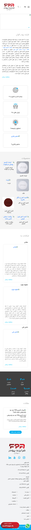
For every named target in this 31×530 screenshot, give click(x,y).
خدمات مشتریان (12, 504)
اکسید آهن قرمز (17, 50)
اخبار (28, 516)
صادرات (14, 495)
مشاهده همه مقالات (15, 432)
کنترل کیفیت (26, 498)
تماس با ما (26, 519)
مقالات (27, 510)
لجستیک (14, 492)
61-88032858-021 (22, 470)
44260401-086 (22, 484)
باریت (24, 50)
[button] (30, 27)
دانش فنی (26, 495)
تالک (28, 50)
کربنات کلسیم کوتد (7, 47)
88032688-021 (22, 473)
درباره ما (27, 492)
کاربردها (14, 498)
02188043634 (22, 487)
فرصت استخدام (25, 513)
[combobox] (23, 7)
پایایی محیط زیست (24, 507)
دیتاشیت (14, 501)
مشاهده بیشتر (5, 77)
